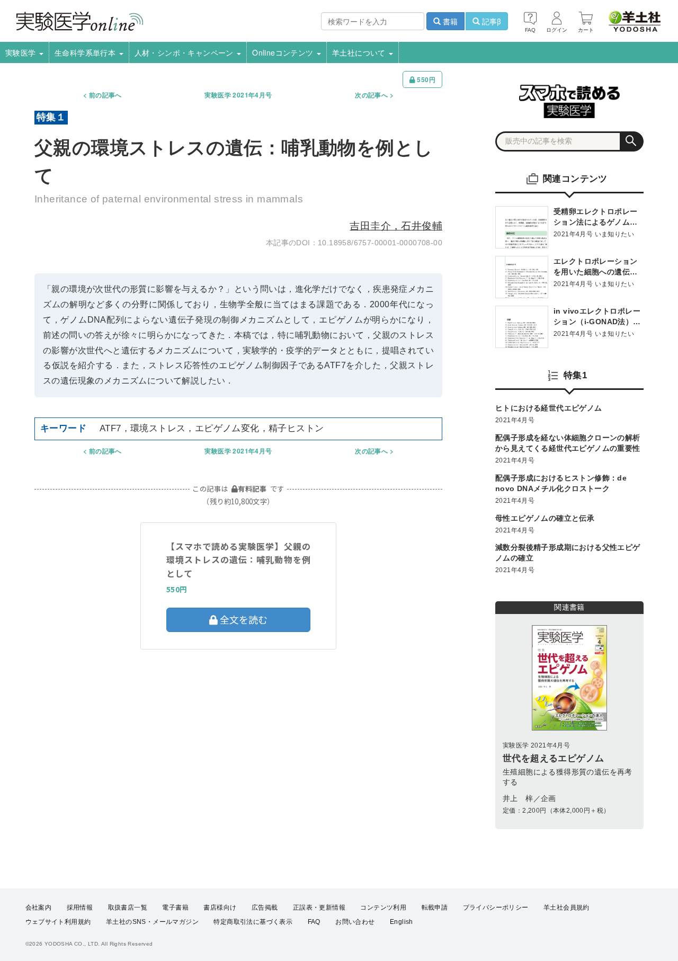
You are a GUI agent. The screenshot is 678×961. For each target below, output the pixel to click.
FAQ (314, 922)
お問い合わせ (354, 922)
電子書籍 (175, 907)
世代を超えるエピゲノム (553, 758)
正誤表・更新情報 (319, 907)
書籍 (449, 21)
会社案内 (38, 907)
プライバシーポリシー (496, 907)
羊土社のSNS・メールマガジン (152, 922)
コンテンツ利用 (383, 907)
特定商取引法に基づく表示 (252, 922)
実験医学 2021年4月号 (238, 95)
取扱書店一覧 (127, 907)
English (401, 922)
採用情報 (80, 907)
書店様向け (219, 907)
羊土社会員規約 (566, 907)
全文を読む (242, 619)
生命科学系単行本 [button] (86, 52)
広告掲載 (265, 907)
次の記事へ (371, 95)
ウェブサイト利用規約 (58, 922)
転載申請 (435, 907)
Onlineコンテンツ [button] (284, 52)
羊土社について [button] (360, 52)
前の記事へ (105, 95)
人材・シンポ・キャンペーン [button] (185, 52)
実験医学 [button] (21, 52)
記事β (490, 21)
